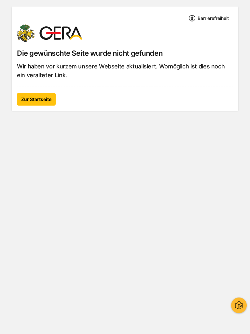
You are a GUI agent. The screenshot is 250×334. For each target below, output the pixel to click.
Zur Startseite (36, 99)
